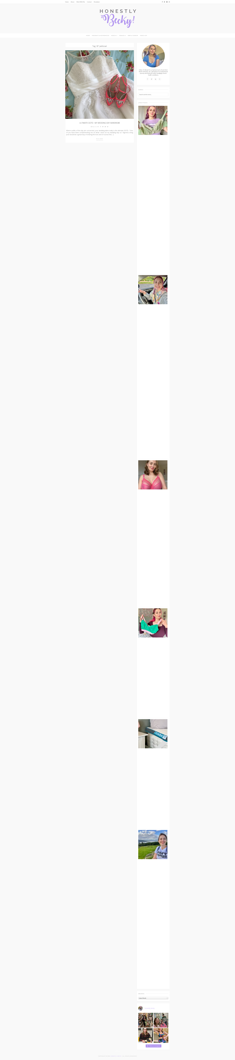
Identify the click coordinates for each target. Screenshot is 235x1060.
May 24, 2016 (95, 126)
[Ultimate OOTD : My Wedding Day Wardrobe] (99, 84)
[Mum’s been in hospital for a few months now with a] (161, 1020)
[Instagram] (169, 2)
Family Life (143, 35)
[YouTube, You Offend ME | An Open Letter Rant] (152, 622)
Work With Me (80, 2)
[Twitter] (164, 2)
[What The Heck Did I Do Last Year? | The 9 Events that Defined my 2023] (152, 844)
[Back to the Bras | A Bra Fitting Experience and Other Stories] (152, 474)
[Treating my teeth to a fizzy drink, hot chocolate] (145, 1035)
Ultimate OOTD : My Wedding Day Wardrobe (99, 123)
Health (113, 35)
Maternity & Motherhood (100, 35)
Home (67, 2)
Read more (99, 138)
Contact (89, 2)
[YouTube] (167, 2)
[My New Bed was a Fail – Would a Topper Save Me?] (152, 733)
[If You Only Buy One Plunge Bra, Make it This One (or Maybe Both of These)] (152, 120)
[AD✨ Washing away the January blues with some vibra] (161, 1035)
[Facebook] (162, 2)
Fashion (122, 35)
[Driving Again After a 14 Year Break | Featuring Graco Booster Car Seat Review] (152, 289)
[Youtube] (155, 79)
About (72, 2)
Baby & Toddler (133, 35)
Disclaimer (97, 2)
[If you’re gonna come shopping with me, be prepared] (145, 1020)
